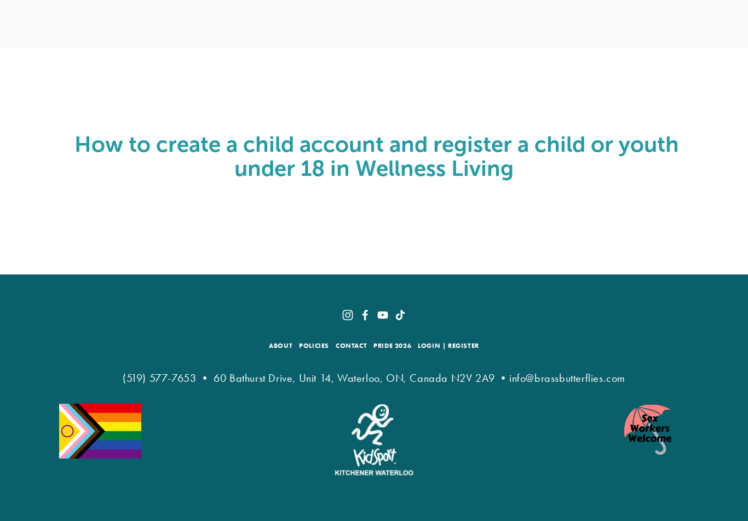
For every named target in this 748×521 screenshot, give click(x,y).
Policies (314, 345)
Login (681, 57)
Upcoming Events (250, 57)
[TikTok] (400, 315)
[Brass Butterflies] (382, 315)
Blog (498, 57)
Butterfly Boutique (344, 57)
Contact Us (545, 57)
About (186, 57)
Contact (351, 345)
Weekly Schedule (619, 57)
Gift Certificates (438, 57)
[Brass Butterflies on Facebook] (365, 315)
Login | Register (448, 345)
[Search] (59, 24)
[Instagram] (347, 315)
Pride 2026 (392, 345)
